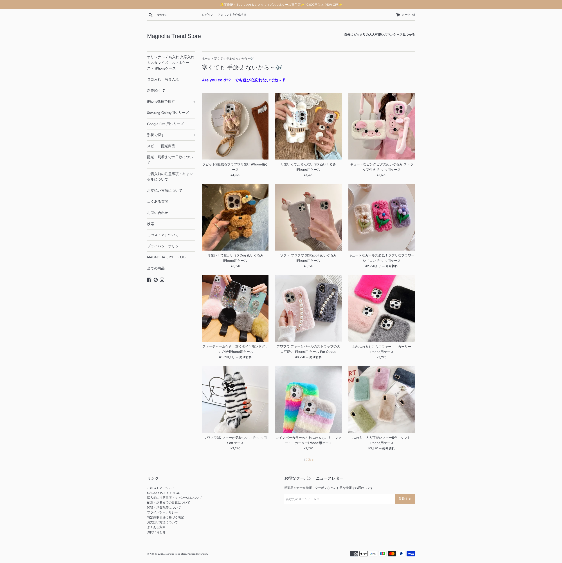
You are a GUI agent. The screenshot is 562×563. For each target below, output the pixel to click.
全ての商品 (156, 268)
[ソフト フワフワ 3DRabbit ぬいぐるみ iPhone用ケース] (308, 217)
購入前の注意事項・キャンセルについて (174, 497)
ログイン (207, 15)
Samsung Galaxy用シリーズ (168, 112)
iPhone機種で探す (171, 101)
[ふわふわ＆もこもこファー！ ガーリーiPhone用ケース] (381, 308)
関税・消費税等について (164, 507)
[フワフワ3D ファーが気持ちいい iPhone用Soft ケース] (235, 399)
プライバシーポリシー (164, 246)
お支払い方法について (164, 190)
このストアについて (163, 234)
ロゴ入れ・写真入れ (163, 79)
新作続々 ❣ (156, 90)
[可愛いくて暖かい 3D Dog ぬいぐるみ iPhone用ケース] (235, 217)
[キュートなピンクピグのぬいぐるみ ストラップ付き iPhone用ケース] (381, 126)
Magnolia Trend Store (174, 36)
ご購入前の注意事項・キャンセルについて (170, 176)
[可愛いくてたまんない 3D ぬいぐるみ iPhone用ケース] (308, 126)
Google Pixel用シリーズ (165, 123)
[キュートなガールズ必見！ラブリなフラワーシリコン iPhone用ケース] (381, 217)
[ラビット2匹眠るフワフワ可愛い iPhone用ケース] (235, 126)
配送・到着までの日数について (170, 159)
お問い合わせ (157, 212)
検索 (150, 223)
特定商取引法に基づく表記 (165, 517)
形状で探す (171, 134)
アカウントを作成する (232, 15)
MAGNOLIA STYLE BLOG (166, 257)
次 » (311, 459)
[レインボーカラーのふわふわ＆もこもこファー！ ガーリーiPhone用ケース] (308, 399)
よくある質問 (157, 201)
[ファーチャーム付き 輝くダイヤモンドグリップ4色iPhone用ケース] (235, 308)
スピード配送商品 (161, 146)
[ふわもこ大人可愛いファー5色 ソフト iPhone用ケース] (381, 399)
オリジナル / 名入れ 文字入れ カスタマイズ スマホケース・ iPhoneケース (170, 62)
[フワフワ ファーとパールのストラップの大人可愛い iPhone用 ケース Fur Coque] (308, 308)
